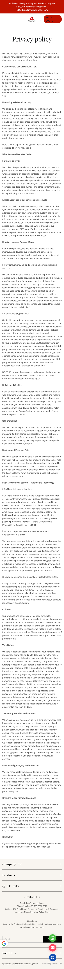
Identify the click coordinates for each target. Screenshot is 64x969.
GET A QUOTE (49, 19)
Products (8, 875)
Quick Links (10, 886)
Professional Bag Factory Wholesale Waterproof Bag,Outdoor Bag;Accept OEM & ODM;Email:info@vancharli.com (32, 6)
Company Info (12, 864)
